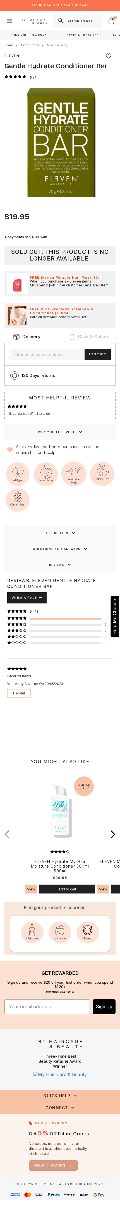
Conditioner (30, 45)
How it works (53, 1165)
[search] (60, 21)
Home (9, 45)
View (31, 889)
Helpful (19, 693)
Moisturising (57, 45)
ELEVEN (12, 56)
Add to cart (67, 889)
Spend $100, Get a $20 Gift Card (59, 5)
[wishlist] (109, 56)
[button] (113, 834)
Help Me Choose (114, 616)
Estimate (97, 354)
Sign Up (104, 1006)
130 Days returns (38, 375)
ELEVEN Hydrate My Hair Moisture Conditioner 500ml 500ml (60, 866)
